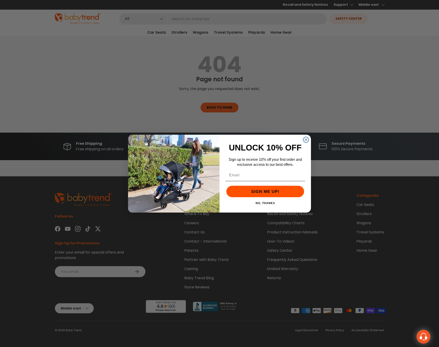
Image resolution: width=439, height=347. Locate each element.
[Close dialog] (306, 139)
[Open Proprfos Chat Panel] (423, 337)
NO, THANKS (265, 203)
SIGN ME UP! (265, 191)
